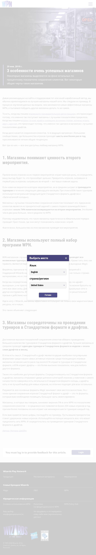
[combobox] (46, 272)
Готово (48, 295)
